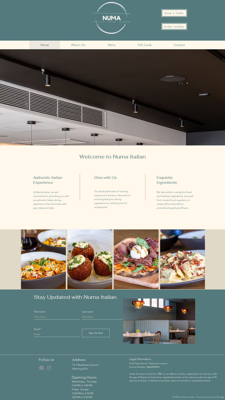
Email (37, 329)
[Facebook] (42, 368)
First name (39, 311)
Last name (87, 311)
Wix (222, 397)
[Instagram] (49, 368)
